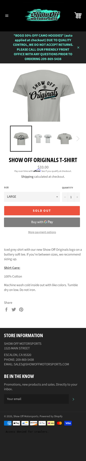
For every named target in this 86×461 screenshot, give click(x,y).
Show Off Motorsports (25, 416)
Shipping (27, 176)
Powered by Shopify (51, 416)
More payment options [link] (42, 232)
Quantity (67, 187)
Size (6, 187)
